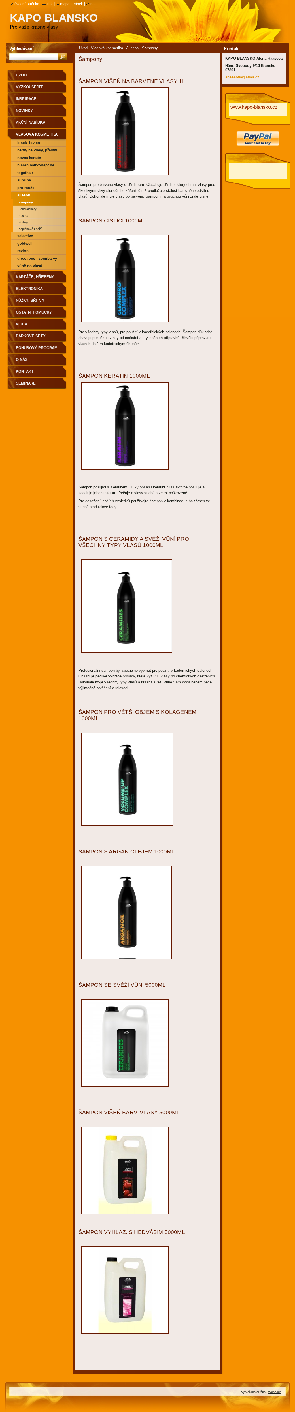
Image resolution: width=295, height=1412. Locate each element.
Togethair (25, 173)
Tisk (50, 4)
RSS (93, 4)
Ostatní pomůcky (34, 312)
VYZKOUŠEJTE (30, 87)
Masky (23, 215)
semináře (26, 383)
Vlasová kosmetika (107, 48)
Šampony (26, 202)
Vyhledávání (21, 48)
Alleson (133, 48)
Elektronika (29, 288)
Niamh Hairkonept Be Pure (35, 166)
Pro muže (25, 188)
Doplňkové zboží (30, 229)
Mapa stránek (71, 4)
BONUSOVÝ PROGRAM (37, 348)
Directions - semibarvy (37, 258)
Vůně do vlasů (29, 266)
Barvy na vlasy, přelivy (37, 150)
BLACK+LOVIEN (28, 143)
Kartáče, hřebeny (35, 277)
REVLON (23, 251)
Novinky (24, 110)
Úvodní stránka (26, 4)
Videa (21, 324)
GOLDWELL (25, 243)
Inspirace (26, 99)
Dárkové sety (31, 336)
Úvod (83, 48)
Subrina (24, 180)
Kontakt (24, 371)
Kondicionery (28, 209)
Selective (25, 236)
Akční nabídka (30, 122)
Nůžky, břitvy (30, 300)
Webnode (274, 1392)
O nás (22, 359)
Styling (23, 222)
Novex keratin (29, 158)
